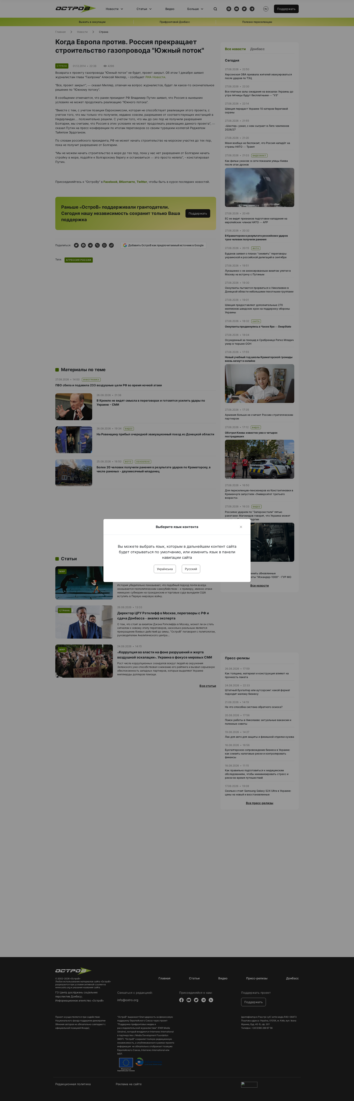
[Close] (241, 527)
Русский (191, 569)
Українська (165, 569)
